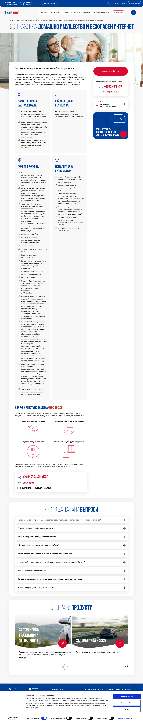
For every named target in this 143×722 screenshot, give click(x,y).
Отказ (127, 709)
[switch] (69, 718)
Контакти (86, 13)
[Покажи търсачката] (108, 3)
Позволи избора (127, 703)
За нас (43, 13)
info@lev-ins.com (50, 3)
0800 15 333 (30, 2)
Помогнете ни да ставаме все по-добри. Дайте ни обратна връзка (107, 132)
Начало (11, 20)
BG (133, 12)
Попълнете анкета (120, 3)
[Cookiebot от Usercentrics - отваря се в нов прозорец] (12, 718)
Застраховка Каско (91, 641)
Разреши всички (127, 696)
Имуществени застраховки (52, 20)
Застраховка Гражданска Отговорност (29, 635)
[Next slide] (66, 667)
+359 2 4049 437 (35, 477)
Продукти (54, 13)
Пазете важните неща (101, 13)
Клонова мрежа (134, 3)
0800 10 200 (12, 2)
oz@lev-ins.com (28, 483)
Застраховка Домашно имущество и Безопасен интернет (84, 20)
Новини (65, 13)
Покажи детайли (124, 718)
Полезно (74, 13)
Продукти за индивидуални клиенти (28, 20)
